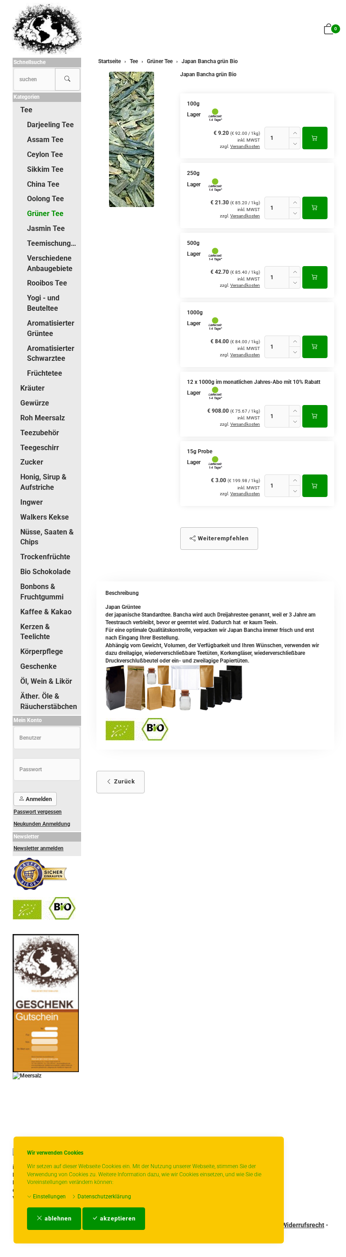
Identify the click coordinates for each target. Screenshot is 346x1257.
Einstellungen (49, 1196)
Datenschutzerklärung (103, 1196)
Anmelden (38, 799)
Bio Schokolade (45, 571)
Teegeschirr (39, 447)
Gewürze (34, 403)
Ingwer (31, 502)
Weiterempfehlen (222, 538)
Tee (26, 110)
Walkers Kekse (44, 517)
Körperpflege (41, 651)
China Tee (43, 184)
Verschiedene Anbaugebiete (50, 263)
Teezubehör (39, 432)
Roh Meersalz (42, 418)
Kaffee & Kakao (46, 612)
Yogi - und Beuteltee (43, 303)
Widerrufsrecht (303, 1225)
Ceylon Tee (45, 154)
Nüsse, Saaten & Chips (47, 537)
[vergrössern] (131, 139)
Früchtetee (44, 373)
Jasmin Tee (46, 228)
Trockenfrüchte (45, 557)
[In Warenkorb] (315, 138)
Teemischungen (53, 243)
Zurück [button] (123, 781)
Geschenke (38, 666)
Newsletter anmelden (39, 848)
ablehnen (57, 1218)
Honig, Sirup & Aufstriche (43, 482)
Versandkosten (245, 146)
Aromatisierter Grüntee (50, 328)
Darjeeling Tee (50, 124)
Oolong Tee (45, 198)
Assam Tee (45, 139)
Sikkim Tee (45, 169)
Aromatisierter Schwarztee (50, 353)
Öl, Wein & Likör (46, 681)
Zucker (31, 462)
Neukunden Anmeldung (42, 824)
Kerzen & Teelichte (35, 631)
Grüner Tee (45, 213)
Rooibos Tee (47, 283)
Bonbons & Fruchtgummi (42, 591)
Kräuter (32, 388)
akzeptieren (117, 1218)
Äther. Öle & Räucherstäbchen (48, 701)
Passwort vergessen (38, 812)
